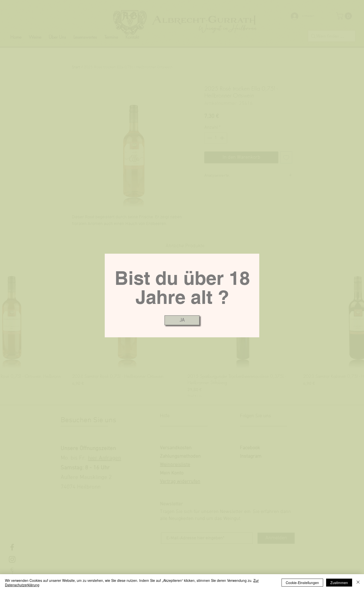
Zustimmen (339, 582)
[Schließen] (358, 582)
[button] (182, 320)
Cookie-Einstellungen (302, 582)
